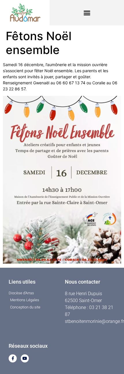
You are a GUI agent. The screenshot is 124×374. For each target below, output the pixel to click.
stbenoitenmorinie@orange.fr (94, 321)
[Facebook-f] (13, 358)
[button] (86, 12)
